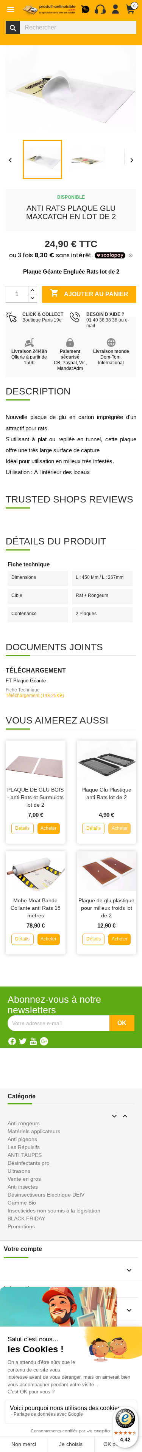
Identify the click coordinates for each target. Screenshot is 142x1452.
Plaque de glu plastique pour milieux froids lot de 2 (106, 908)
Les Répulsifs (24, 1147)
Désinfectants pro (29, 1163)
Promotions (21, 1226)
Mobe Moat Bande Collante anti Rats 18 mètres (36, 908)
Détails (22, 828)
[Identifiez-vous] (115, 12)
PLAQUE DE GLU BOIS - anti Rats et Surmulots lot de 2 (35, 797)
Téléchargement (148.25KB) (35, 695)
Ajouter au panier (89, 292)
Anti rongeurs (24, 1123)
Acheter (48, 828)
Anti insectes (23, 1187)
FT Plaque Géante (26, 680)
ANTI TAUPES (25, 1155)
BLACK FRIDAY (26, 1218)
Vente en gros (24, 1179)
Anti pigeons (22, 1139)
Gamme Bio (22, 1203)
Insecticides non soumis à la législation (54, 1211)
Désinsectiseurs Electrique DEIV (46, 1195)
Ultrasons (19, 1171)
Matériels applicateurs (34, 1131)
